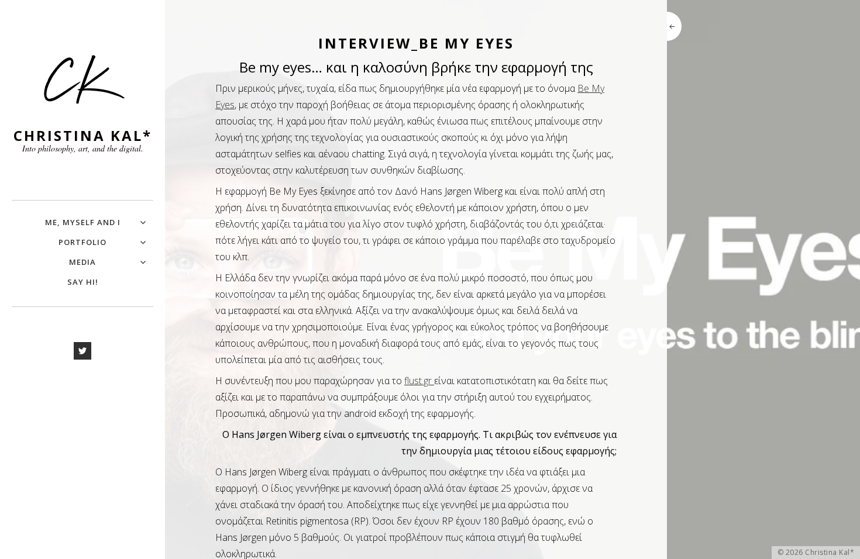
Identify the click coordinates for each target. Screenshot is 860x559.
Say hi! (82, 282)
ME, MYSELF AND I (83, 222)
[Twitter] (82, 351)
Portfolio (82, 242)
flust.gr (419, 380)
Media (82, 262)
